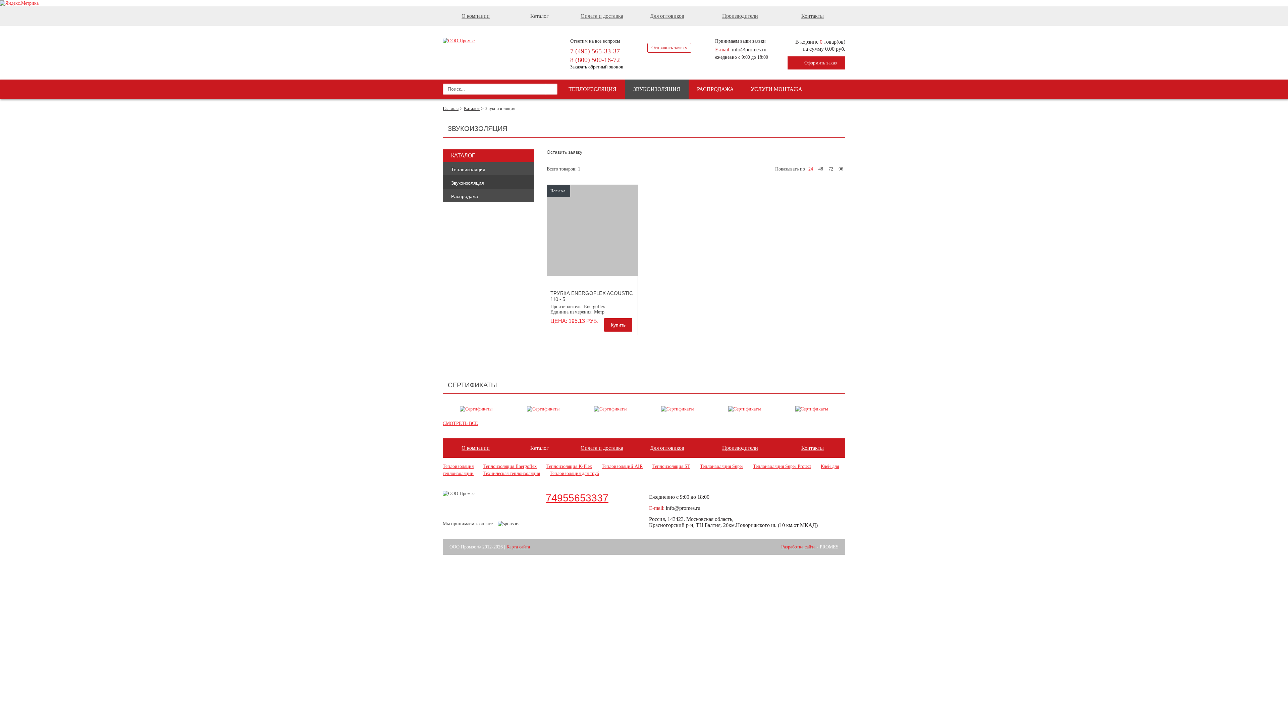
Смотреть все (460, 423)
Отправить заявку (669, 47)
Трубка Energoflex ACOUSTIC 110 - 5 (591, 296)
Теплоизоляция (592, 89)
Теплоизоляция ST (671, 466)
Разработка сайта (798, 546)
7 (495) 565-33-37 (595, 51)
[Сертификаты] (476, 409)
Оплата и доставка (602, 16)
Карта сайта (518, 546)
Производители (740, 16)
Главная (451, 108)
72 (830, 169)
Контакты (812, 16)
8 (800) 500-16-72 (595, 59)
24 (810, 169)
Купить (618, 325)
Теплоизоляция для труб (574, 473)
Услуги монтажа (776, 89)
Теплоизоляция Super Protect (782, 466)
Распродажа (715, 89)
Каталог (472, 108)
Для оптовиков (667, 16)
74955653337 (577, 497)
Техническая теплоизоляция (511, 473)
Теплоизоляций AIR (622, 466)
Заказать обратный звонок (596, 66)
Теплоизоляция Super (721, 466)
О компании (476, 16)
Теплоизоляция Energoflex (510, 466)
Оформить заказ (820, 62)
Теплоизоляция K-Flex (569, 466)
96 (841, 169)
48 (820, 169)
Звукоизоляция (656, 89)
